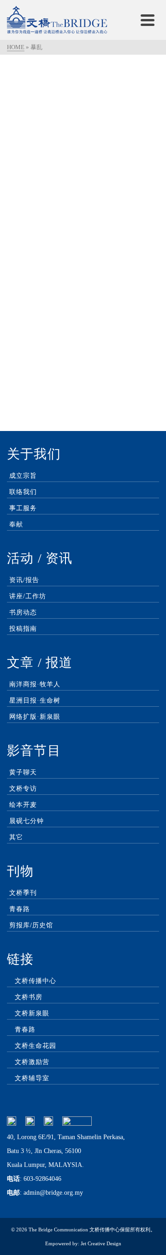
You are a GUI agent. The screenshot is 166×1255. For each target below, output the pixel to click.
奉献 (16, 524)
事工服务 (23, 508)
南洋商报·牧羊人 (34, 684)
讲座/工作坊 (27, 596)
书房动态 (23, 612)
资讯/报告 (24, 580)
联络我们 (23, 491)
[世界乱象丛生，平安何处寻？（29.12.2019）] (83, 294)
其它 (16, 837)
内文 (84, 214)
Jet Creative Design (101, 1243)
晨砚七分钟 (26, 821)
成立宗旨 (23, 475)
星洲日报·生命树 (34, 700)
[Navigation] (147, 20)
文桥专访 (23, 788)
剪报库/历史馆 (31, 925)
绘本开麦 (23, 804)
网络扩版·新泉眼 (34, 716)
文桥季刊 (23, 892)
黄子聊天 (23, 772)
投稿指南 (23, 628)
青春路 (19, 909)
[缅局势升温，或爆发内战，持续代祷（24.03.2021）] (83, 120)
